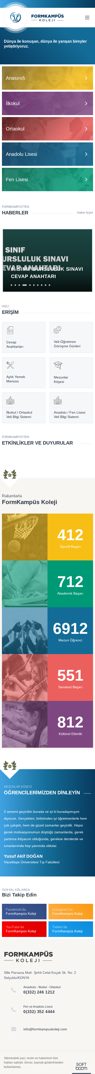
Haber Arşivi (85, 212)
